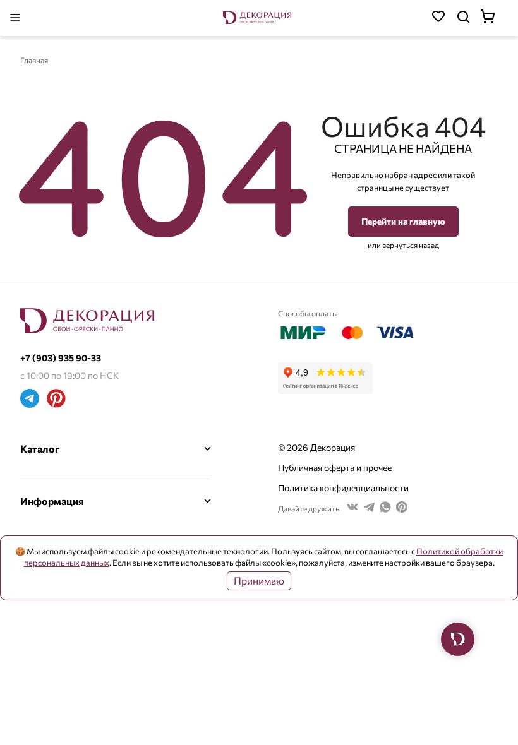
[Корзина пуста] (494, 18)
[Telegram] (29, 400)
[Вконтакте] (352, 508)
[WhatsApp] (385, 508)
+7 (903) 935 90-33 (60, 357)
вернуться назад (410, 245)
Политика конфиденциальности (343, 487)
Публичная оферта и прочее (335, 467)
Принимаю (259, 581)
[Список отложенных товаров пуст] (438, 18)
